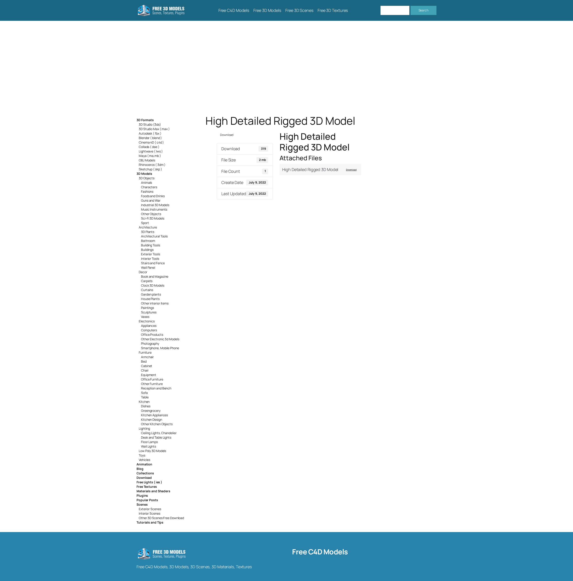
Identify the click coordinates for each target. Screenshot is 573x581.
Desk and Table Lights (156, 437)
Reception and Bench (156, 388)
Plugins (142, 495)
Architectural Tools (154, 236)
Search (423, 10)
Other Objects (151, 214)
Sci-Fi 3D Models (152, 218)
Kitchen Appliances (154, 415)
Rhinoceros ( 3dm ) (152, 165)
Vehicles (144, 460)
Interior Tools (150, 258)
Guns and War (150, 200)
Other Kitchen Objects (157, 424)
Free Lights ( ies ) (149, 482)
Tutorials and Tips (150, 522)
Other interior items (155, 303)
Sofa (144, 393)
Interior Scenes (149, 513)
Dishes (145, 406)
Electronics (147, 321)
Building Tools (150, 245)
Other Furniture (152, 384)
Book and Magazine (154, 276)
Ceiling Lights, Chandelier (158, 433)
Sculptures (148, 312)
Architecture (148, 227)
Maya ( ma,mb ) (150, 156)
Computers (149, 330)
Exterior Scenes (150, 509)
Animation (144, 464)
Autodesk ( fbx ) (150, 133)
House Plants (150, 299)
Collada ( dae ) (149, 147)
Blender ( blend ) (150, 138)
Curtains (147, 290)
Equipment (148, 375)
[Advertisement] (286, 67)
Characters (149, 187)
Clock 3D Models (152, 285)
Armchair (147, 357)
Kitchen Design (151, 419)
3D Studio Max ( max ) (154, 129)
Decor (143, 272)
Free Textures (147, 486)
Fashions (147, 191)
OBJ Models (147, 160)
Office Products (152, 334)
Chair (145, 370)
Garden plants (151, 294)
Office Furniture (152, 379)
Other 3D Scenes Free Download (161, 518)
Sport (145, 223)
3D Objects (146, 178)
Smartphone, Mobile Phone (160, 348)
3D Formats (145, 120)
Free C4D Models (320, 552)
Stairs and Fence (153, 263)
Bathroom (148, 241)
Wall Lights (148, 446)
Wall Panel (148, 267)
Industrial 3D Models (155, 205)
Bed (144, 361)
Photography (150, 343)
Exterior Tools (150, 254)
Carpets (146, 281)
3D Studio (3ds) (150, 124)
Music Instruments (154, 209)
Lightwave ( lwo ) (151, 151)
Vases (145, 317)
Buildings (147, 249)
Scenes (142, 504)
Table (145, 397)
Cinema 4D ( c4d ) (151, 142)
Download (144, 477)
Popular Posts (147, 500)
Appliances (148, 325)
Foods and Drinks (153, 196)
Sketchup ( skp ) (150, 169)
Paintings (147, 308)
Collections (145, 473)
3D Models (144, 173)
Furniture (145, 352)
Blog (140, 469)
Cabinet (146, 366)
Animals (146, 182)
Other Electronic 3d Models (160, 339)
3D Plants (147, 232)
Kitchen (144, 401)
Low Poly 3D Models (152, 451)
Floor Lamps (149, 442)
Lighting (144, 428)
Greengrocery (150, 410)
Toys (142, 455)
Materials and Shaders (153, 491)
